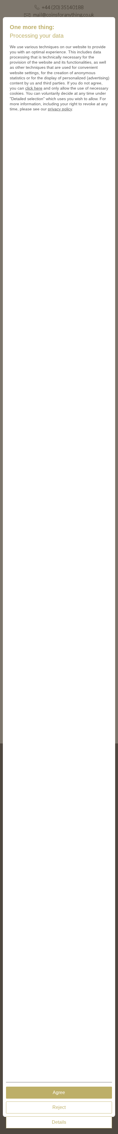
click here (33, 88)
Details (59, 1122)
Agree (59, 1092)
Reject (59, 1107)
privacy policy (60, 109)
